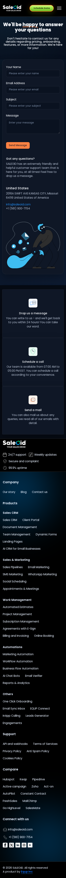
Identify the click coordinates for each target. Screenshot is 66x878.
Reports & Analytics (16, 683)
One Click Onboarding (17, 701)
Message (12, 115)
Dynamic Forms (46, 534)
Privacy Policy (12, 751)
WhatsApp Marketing (42, 574)
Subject (11, 99)
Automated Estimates (18, 607)
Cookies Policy (12, 758)
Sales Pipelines (13, 567)
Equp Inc (27, 871)
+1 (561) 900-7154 (20, 837)
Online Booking (44, 636)
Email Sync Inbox (14, 708)
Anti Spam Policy (38, 751)
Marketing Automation (18, 654)
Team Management (16, 534)
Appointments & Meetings (21, 589)
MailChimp (30, 801)
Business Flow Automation (20, 668)
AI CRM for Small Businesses (22, 549)
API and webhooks (15, 744)
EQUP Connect (40, 708)
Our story (9, 492)
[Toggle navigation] (59, 8)
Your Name (13, 67)
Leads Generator (37, 716)
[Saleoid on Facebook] (5, 845)
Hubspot (8, 779)
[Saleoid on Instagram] (24, 845)
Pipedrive (38, 779)
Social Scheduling (14, 581)
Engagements (12, 723)
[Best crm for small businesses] (12, 8)
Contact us (39, 492)
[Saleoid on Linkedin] (18, 845)
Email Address (15, 83)
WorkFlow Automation (18, 661)
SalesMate (33, 808)
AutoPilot (9, 794)
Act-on (49, 786)
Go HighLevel (11, 808)
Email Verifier (33, 676)
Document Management (20, 527)
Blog (24, 492)
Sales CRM (10, 520)
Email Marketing (38, 567)
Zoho (35, 786)
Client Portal (30, 520)
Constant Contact (33, 794)
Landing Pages (13, 541)
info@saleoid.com (18, 204)
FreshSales (10, 801)
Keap (23, 779)
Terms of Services (45, 744)
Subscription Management (21, 621)
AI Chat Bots (11, 676)
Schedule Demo (42, 8)
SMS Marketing (13, 574)
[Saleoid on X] (12, 845)
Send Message (18, 145)
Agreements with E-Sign (19, 629)
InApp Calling (11, 716)
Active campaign (14, 786)
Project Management (17, 614)
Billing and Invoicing (16, 636)
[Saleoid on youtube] (30, 845)
